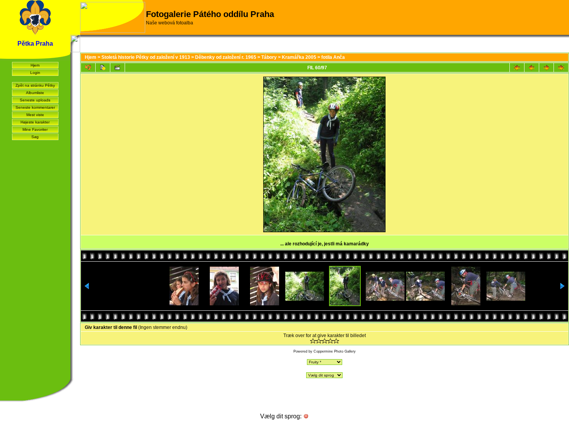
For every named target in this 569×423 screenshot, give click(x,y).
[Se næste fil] (546, 67)
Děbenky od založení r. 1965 (225, 57)
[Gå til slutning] (561, 67)
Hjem (35, 65)
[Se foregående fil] (531, 67)
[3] (324, 340)
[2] (319, 340)
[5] (336, 340)
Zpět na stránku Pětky (35, 85)
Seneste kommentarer (35, 107)
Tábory (269, 57)
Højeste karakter (35, 122)
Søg (35, 137)
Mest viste (35, 115)
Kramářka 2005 (299, 57)
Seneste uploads (35, 100)
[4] (330, 340)
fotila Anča (333, 57)
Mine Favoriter (35, 129)
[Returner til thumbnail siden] (88, 67)
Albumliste (35, 93)
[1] (313, 340)
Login (35, 72)
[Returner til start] (517, 67)
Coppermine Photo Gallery (335, 351)
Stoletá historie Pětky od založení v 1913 (145, 57)
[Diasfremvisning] (117, 67)
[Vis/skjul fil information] (103, 67)
